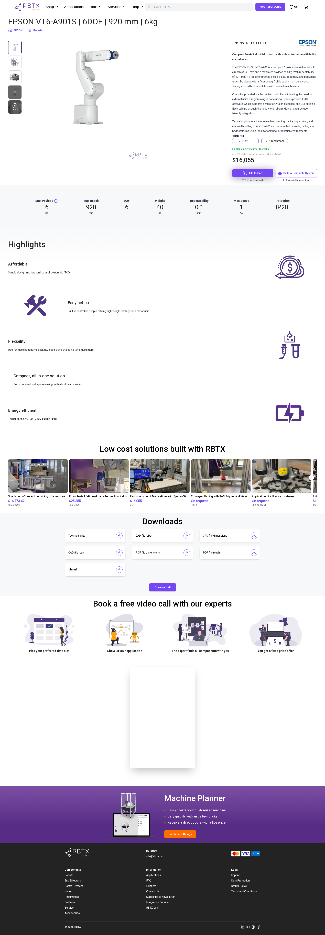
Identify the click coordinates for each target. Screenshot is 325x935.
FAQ (148, 880)
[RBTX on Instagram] (253, 927)
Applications (74, 7)
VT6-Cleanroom (274, 141)
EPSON (18, 30)
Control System (74, 886)
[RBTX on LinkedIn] (242, 927)
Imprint (235, 875)
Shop (50, 7)
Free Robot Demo (270, 6)
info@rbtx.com (154, 856)
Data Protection (240, 880)
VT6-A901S (245, 141)
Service (69, 907)
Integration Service (157, 902)
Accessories (72, 913)
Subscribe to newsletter (160, 896)
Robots (37, 30)
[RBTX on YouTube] (248, 927)
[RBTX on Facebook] (258, 927)
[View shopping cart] (306, 7)
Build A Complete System (299, 173)
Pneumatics (72, 896)
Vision (68, 891)
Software (70, 902)
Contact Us (152, 891)
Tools (93, 7)
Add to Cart (256, 173)
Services (114, 7)
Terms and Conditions (244, 891)
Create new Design (180, 834)
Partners (151, 886)
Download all (163, 587)
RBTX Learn (153, 907)
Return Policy (239, 886)
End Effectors (73, 880)
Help (135, 7)
